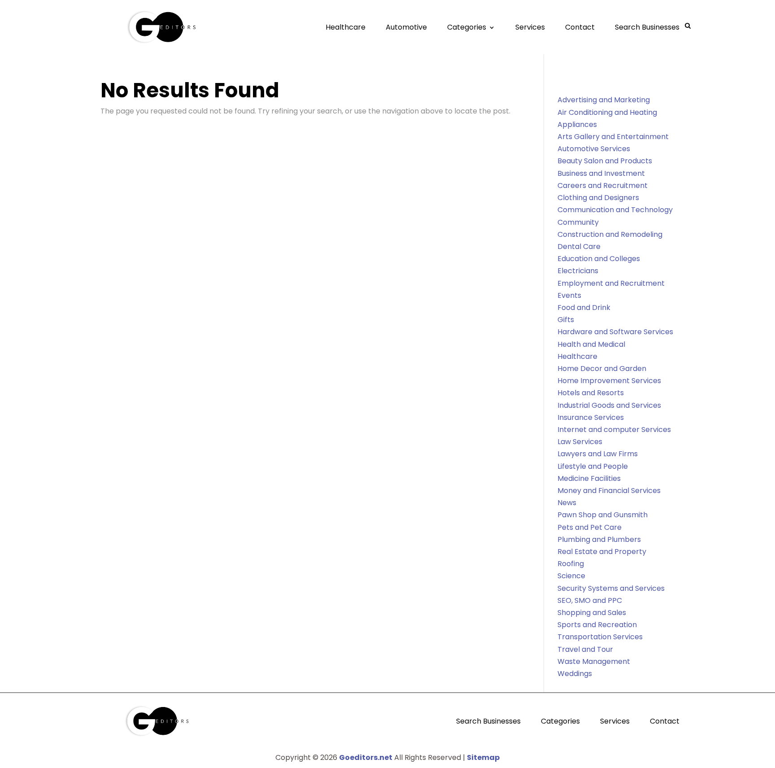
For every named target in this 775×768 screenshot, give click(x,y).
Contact (580, 27)
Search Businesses (647, 27)
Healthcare (346, 27)
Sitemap (483, 757)
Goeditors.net (365, 757)
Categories (466, 27)
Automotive (406, 27)
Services (530, 27)
